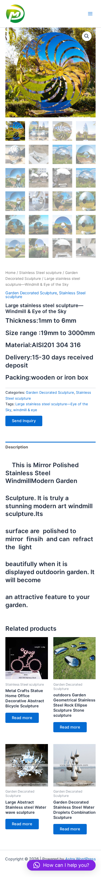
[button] (87, 36)
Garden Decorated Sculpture (31, 293)
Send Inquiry (24, 420)
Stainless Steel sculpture (40, 272)
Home (10, 272)
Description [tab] (16, 447)
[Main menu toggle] (90, 13)
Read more (22, 717)
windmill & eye (25, 410)
